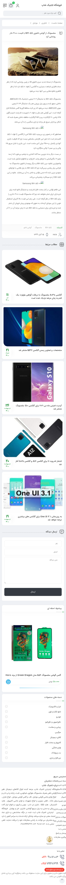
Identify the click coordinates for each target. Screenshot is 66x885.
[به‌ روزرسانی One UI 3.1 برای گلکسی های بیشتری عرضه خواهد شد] (33, 493)
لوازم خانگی (56, 747)
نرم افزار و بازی (55, 758)
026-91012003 (61, 813)
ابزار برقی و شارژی (60, 809)
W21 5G (48, 227)
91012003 (50, 857)
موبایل (35, 23)
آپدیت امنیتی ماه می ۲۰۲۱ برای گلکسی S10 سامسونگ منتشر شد (39, 407)
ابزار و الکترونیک (55, 706)
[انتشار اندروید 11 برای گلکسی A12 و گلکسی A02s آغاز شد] (33, 437)
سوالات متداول (60, 817)
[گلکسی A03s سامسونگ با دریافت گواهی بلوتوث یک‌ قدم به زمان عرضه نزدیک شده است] (33, 271)
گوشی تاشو (28, 227)
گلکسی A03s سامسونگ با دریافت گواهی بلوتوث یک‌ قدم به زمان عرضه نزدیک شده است (39, 296)
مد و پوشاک (56, 753)
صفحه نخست (56, 23)
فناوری (44, 23)
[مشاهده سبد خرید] (11, 5)
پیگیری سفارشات (60, 837)
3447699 (49, 863)
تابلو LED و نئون (55, 711)
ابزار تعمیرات (61, 801)
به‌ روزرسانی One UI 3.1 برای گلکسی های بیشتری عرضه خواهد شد (40, 518)
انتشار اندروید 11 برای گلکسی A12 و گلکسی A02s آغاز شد (39, 463)
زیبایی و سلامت (55, 727)
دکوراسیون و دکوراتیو (53, 722)
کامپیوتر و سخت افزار (53, 742)
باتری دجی (62, 785)
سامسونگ (38, 227)
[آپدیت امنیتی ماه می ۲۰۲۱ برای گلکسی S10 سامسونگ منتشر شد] (33, 382)
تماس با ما (62, 829)
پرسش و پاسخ (61, 833)
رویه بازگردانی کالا (60, 821)
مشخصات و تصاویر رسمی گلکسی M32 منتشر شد (40, 350)
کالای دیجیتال (55, 737)
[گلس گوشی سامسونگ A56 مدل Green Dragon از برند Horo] (33, 643)
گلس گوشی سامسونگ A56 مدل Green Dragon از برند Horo (33, 675)
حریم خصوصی (61, 825)
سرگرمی (58, 732)
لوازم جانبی (62, 789)
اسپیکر (63, 797)
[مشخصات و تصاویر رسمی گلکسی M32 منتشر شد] (33, 326)
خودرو (58, 717)
